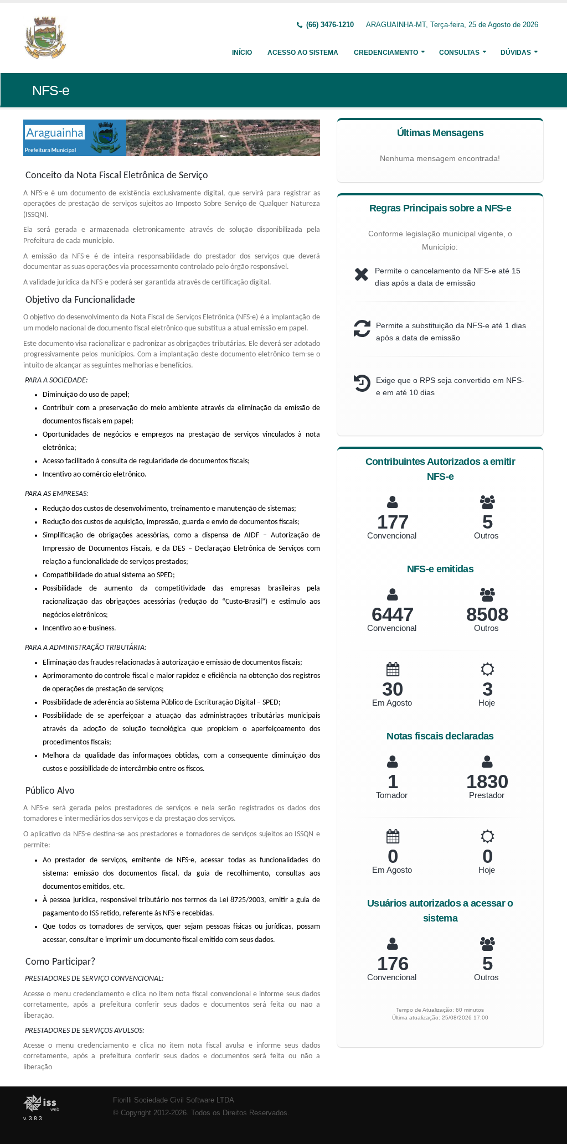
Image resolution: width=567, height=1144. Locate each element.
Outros (486, 535)
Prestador (486, 795)
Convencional (391, 535)
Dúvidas (516, 52)
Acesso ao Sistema (302, 52)
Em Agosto (392, 702)
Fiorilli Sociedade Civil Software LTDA (173, 1100)
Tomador (392, 795)
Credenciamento (386, 52)
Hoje (486, 702)
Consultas (459, 52)
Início (242, 52)
